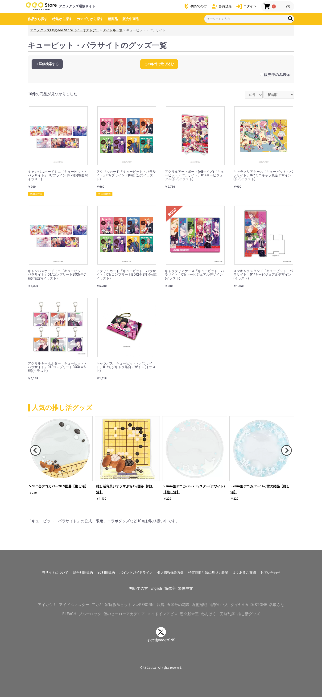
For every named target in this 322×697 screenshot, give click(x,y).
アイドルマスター (74, 604)
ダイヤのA (239, 604)
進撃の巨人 (218, 604)
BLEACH (69, 614)
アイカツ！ (47, 604)
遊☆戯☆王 (189, 614)
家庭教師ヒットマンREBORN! (130, 604)
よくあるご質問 (244, 572)
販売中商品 (131, 19)
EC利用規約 (106, 572)
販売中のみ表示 (277, 74)
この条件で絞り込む (159, 64)
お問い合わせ (270, 572)
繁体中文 (185, 588)
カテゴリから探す (90, 19)
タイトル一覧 (113, 30)
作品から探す (38, 19)
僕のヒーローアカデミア (124, 614)
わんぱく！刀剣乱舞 (218, 614)
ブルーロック (89, 614)
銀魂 (161, 604)
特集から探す (62, 19)
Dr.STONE (258, 604)
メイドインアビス (162, 614)
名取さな (276, 604)
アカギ (97, 604)
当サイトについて (55, 572)
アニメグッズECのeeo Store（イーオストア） (64, 30)
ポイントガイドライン (136, 572)
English (156, 588)
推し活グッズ (248, 614)
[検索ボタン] (290, 18)
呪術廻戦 (199, 604)
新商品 (113, 19)
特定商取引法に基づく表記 (208, 572)
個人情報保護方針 (170, 572)
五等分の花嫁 (178, 604)
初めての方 (138, 588)
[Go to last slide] (35, 450)
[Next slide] (286, 450)
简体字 (170, 588)
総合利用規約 (83, 572)
